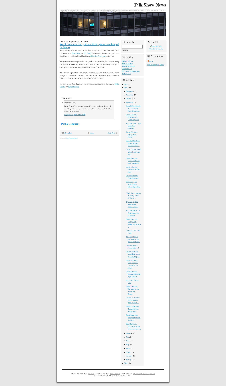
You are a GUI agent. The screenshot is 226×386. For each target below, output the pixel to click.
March (128, 352)
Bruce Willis (76, 53)
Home (92, 133)
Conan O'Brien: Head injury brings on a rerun (133, 152)
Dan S (91, 374)
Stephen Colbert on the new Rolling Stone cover (132, 308)
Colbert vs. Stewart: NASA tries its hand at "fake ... (133, 300)
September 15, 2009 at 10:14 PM (74, 115)
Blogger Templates (144, 374)
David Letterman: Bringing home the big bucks (133, 317)
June (127, 341)
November (129, 95)
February (129, 356)
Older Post (111, 133)
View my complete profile (155, 65)
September (129, 102)
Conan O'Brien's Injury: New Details (131, 134)
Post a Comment (70, 124)
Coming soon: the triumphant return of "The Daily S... (133, 254)
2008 (125, 363)
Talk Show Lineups (128, 66)
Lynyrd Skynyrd (73, 86)
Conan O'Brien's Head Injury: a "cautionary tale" (132, 117)
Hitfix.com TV (127, 69)
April (128, 348)
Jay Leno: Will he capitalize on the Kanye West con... (133, 239)
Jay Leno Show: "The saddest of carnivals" (133, 125)
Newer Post (68, 133)
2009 (125, 88)
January (128, 359)
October (128, 99)
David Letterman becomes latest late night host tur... (133, 274)
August (128, 333)
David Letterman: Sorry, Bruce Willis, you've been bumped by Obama (89, 46)
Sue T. (151, 61)
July (127, 337)
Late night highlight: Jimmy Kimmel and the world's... (133, 143)
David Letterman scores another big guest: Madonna (133, 160)
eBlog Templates (122, 376)
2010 (125, 84)
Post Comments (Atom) (72, 138)
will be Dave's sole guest (98, 56)
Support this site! (128, 61)
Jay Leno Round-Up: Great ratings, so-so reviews (133, 213)
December (129, 91)
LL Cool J (87, 53)
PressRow (115, 374)
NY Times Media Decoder (131, 71)
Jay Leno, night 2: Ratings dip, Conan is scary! (132, 204)
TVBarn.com (126, 74)
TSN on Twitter (127, 63)
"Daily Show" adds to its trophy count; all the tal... (133, 195)
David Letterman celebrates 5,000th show (133, 169)
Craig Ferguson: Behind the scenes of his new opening (133, 326)
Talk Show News (150, 4)
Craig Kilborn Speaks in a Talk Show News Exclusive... (133, 108)
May (127, 344)
